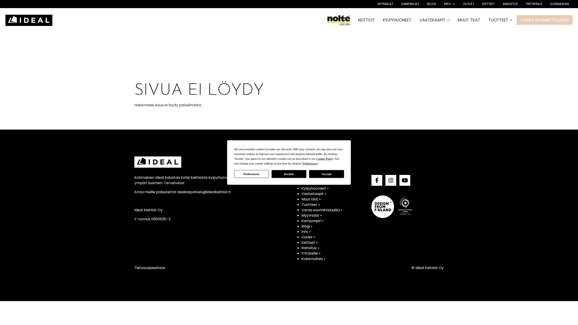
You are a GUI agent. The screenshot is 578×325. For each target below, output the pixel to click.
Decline (289, 174)
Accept (326, 174)
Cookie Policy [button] (324, 158)
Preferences (251, 174)
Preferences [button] (310, 163)
